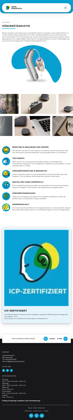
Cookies (45, 411)
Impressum (28, 411)
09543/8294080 (10, 359)
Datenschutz (37, 411)
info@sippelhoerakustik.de (15, 361)
